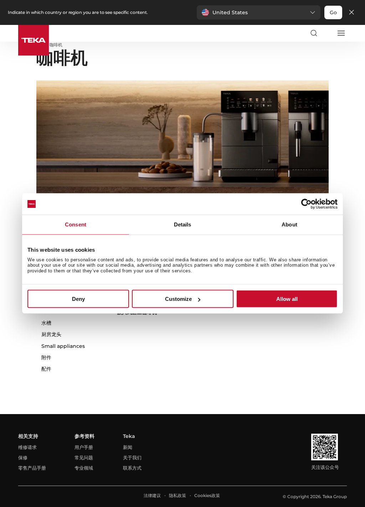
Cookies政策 (207, 495)
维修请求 (27, 447)
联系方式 (132, 468)
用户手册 (83, 447)
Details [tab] (182, 224)
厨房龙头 (51, 334)
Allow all (287, 299)
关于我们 (132, 457)
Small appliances (63, 346)
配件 (46, 368)
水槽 (46, 322)
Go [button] (333, 12)
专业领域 (83, 468)
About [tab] (289, 224)
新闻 (127, 447)
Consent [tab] (75, 224)
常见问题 (83, 457)
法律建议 (152, 495)
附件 (46, 357)
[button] (258, 12)
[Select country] (327, 33)
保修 (22, 457)
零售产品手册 (32, 468)
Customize (178, 299)
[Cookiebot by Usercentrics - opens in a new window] (306, 204)
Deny (78, 299)
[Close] (351, 12)
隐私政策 (177, 495)
